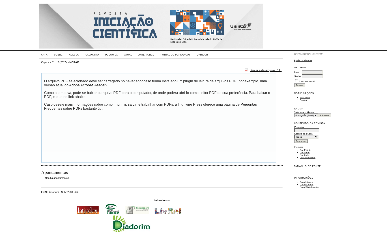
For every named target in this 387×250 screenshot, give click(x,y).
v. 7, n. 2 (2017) (58, 62)
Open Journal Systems (308, 54)
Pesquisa (111, 54)
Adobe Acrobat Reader (87, 85)
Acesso (74, 54)
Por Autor (305, 152)
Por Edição (305, 150)
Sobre (58, 54)
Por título (304, 155)
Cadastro (92, 54)
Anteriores (146, 54)
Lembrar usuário (307, 81)
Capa (44, 54)
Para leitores (306, 182)
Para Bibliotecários (309, 187)
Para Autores (306, 184)
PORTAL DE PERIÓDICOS (176, 54)
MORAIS (74, 62)
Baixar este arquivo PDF (266, 70)
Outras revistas (307, 157)
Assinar (303, 100)
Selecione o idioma (304, 112)
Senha (297, 76)
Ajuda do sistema (303, 60)
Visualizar (305, 97)
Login (297, 72)
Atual (128, 54)
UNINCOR (202, 54)
